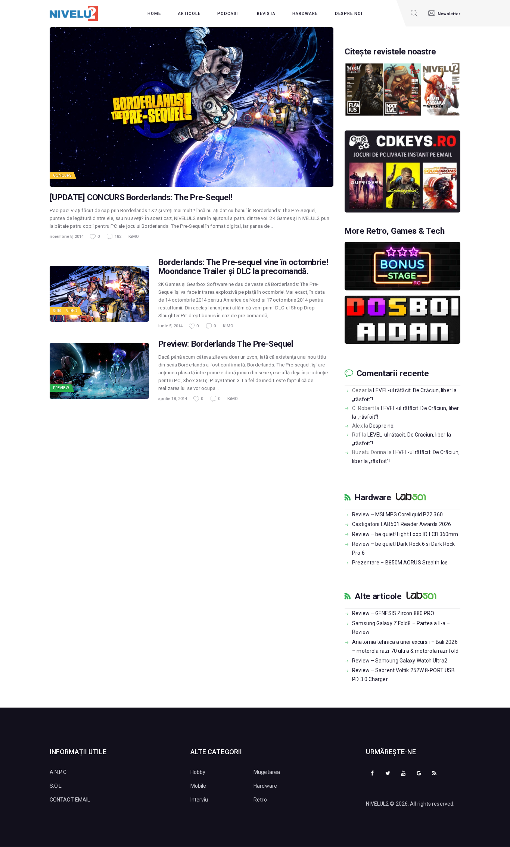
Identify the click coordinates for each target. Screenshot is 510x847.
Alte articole (378, 596)
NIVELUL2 (377, 804)
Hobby (198, 772)
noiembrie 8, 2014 (67, 236)
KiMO (133, 236)
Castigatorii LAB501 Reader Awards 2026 (401, 524)
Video (72, 311)
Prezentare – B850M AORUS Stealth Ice (400, 563)
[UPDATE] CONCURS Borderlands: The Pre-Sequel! (141, 197)
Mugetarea (267, 772)
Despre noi (382, 426)
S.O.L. (56, 786)
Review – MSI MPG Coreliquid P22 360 (397, 514)
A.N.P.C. (59, 772)
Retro (260, 800)
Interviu (199, 800)
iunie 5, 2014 (170, 326)
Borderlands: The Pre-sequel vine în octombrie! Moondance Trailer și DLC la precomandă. (243, 267)
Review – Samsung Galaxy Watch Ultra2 (399, 661)
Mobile (198, 786)
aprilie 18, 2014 (172, 398)
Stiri (57, 311)
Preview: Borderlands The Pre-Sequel (225, 344)
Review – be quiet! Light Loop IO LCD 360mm (405, 534)
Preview (61, 388)
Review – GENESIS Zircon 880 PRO (393, 613)
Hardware (373, 498)
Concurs (62, 175)
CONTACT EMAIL (70, 800)
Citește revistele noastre (390, 51)
